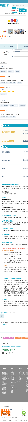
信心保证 (17, 338)
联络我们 (25, 419)
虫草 (27, 374)
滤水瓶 (20, 377)
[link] (6, 406)
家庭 (21, 420)
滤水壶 (20, 376)
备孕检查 (4, 381)
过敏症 (3, 382)
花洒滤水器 (21, 378)
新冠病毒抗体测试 (5, 374)
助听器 (12, 392)
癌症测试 (4, 384)
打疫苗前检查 (5, 373)
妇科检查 (4, 372)
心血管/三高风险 (5, 378)
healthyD (25, 420)
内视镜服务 (4, 383)
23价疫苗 (12, 373)
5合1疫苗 (12, 377)
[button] (25, 31)
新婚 (10, 420)
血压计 (12, 387)
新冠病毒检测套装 (5, 376)
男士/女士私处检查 (8, 338)
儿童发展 (4, 392)
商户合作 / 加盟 (19, 419)
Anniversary (15, 420)
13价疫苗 (12, 374)
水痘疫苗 (12, 379)
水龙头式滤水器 (22, 374)
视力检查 (4, 388)
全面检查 (4, 371)
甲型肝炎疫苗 (13, 376)
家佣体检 (4, 386)
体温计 (12, 390)
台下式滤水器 (21, 373)
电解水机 (20, 381)
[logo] (4, 8)
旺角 (2, 316)
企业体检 (4, 393)
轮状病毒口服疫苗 (14, 381)
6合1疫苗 (12, 378)
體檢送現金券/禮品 (21, 8)
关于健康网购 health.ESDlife (8, 419)
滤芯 (20, 379)
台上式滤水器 (21, 372)
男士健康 (4, 377)
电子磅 (12, 391)
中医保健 (4, 391)
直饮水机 (20, 371)
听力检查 (4, 389)
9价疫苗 (12, 372)
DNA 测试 (4, 387)
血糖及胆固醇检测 (14, 389)
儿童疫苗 (12, 371)
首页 (5, 10)
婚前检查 (4, 379)
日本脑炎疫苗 (13, 382)
